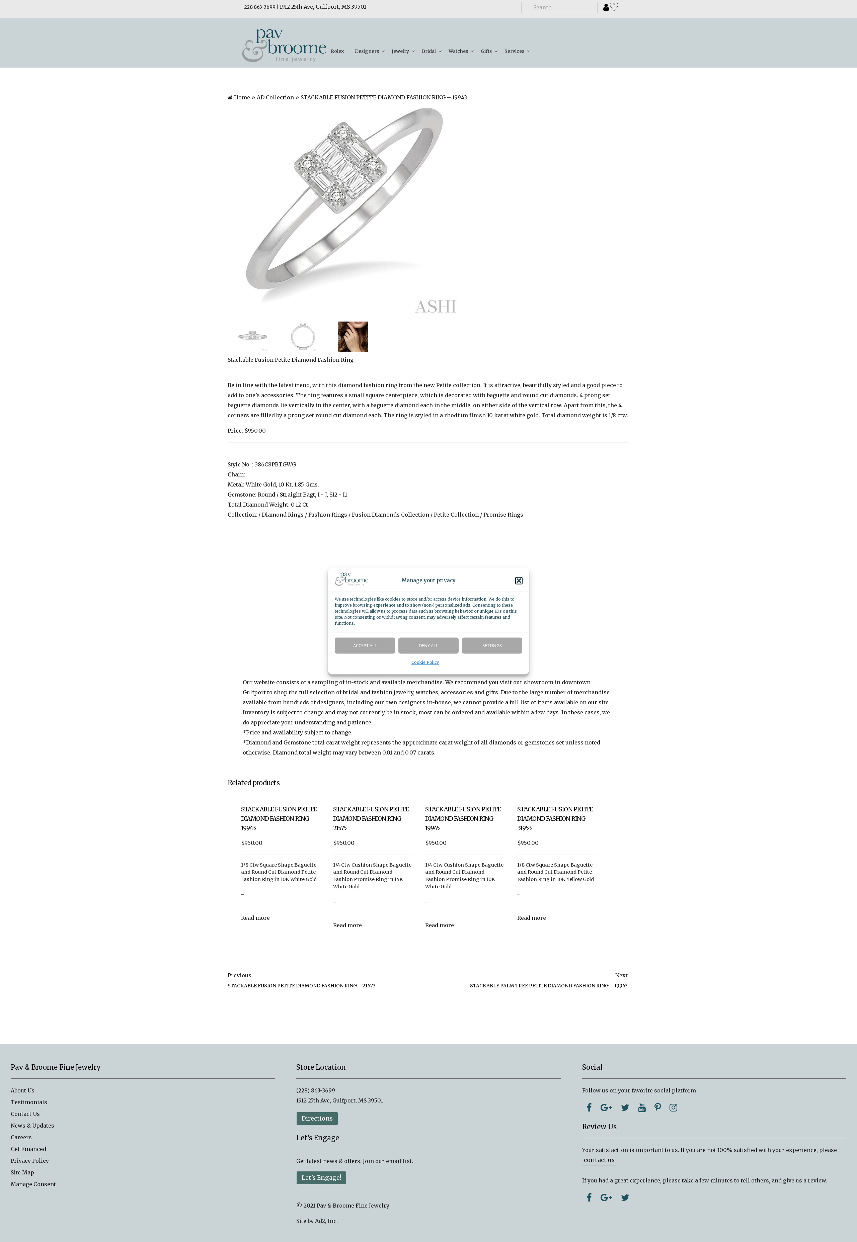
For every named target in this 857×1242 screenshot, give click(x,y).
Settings (492, 646)
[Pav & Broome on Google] (606, 1107)
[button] (519, 581)
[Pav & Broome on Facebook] (589, 1107)
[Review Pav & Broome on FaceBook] (589, 1197)
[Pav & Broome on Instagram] (673, 1107)
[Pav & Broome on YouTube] (642, 1107)
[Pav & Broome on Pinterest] (657, 1107)
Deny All (428, 646)
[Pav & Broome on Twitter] (625, 1107)
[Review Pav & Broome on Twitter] (625, 1197)
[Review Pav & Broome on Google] (606, 1197)
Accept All (365, 646)
